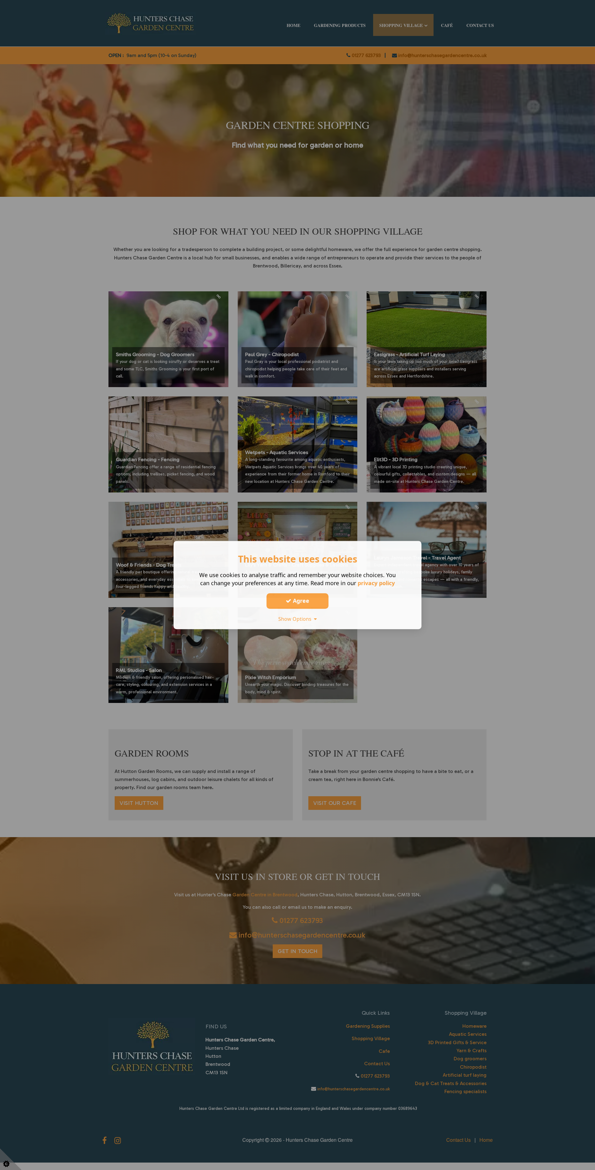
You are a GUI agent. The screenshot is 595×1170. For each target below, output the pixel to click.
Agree (300, 600)
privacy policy (376, 583)
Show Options (296, 619)
